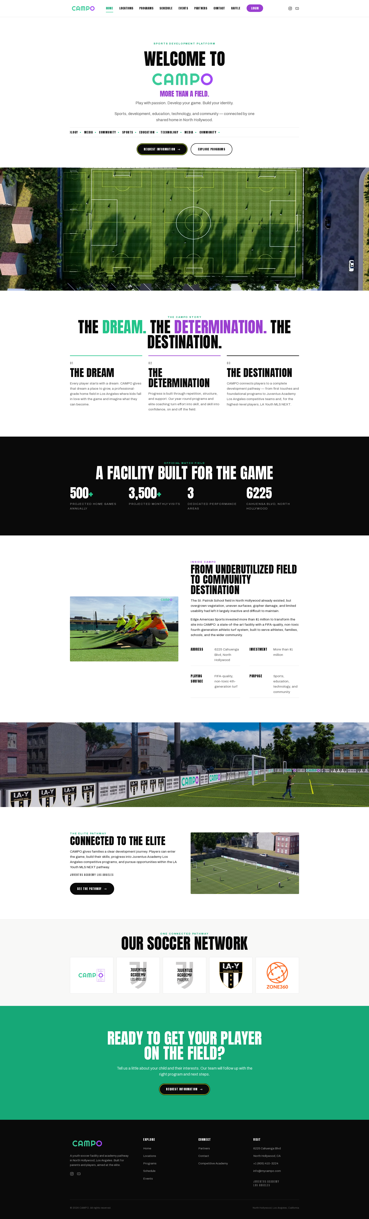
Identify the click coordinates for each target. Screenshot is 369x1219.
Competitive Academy (213, 1163)
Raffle (235, 8)
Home (109, 8)
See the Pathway (92, 888)
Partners (200, 8)
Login (255, 8)
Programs (146, 8)
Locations (126, 8)
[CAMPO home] (86, 8)
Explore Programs (211, 149)
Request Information (162, 149)
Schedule (166, 8)
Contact (219, 8)
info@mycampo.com (267, 1170)
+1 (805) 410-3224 (265, 1163)
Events (183, 8)
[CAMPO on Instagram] (290, 8)
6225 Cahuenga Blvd (267, 1148)
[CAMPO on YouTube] (297, 8)
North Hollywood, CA (267, 1155)
